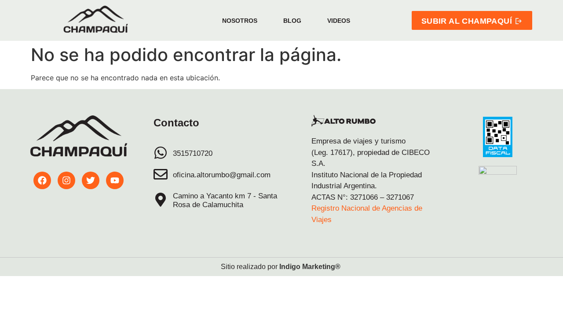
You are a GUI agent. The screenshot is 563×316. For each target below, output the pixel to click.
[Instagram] (66, 180)
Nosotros (239, 20)
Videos (338, 20)
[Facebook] (42, 180)
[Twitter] (90, 180)
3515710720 (192, 153)
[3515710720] (161, 153)
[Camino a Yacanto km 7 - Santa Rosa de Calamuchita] (161, 200)
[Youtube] (115, 180)
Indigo (289, 266)
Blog (292, 20)
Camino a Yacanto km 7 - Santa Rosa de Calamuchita (225, 200)
